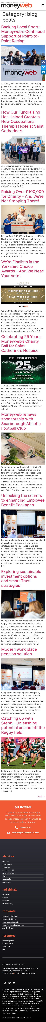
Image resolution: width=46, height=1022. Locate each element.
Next (41, 796)
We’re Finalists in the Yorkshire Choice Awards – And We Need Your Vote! (22, 268)
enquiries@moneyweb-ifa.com (25, 973)
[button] (43, 5)
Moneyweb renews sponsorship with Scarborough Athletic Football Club (21, 421)
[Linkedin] (43, 72)
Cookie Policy (7, 964)
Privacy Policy (19, 964)
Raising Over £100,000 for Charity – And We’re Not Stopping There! (22, 196)
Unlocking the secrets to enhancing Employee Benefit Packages (23, 500)
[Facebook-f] (5, 983)
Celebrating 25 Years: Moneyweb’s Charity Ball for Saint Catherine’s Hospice (21, 343)
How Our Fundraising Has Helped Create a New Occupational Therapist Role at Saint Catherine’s (22, 121)
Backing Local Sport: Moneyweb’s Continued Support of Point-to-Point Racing (23, 34)
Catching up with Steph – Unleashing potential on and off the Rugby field (23, 725)
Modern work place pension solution (19, 651)
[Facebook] (43, 62)
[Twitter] (43, 67)
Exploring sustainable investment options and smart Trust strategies (21, 578)
